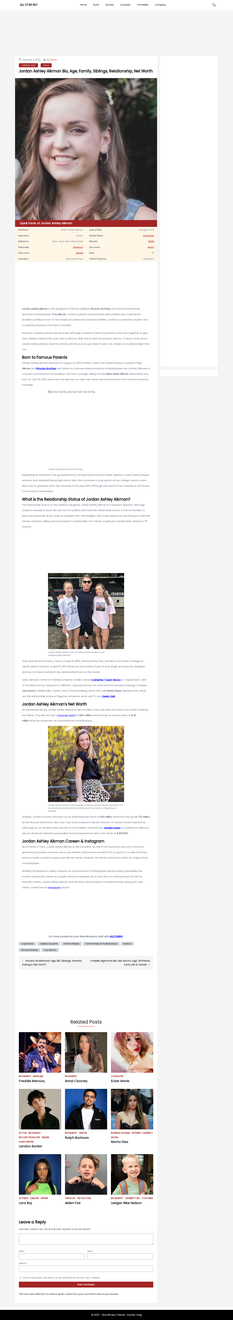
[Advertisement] (189, 186)
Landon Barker (30, 1146)
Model (114, 1137)
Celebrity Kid (132, 1198)
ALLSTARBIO (116, 936)
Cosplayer (117, 1076)
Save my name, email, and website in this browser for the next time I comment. (62, 1277)
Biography (25, 1076)
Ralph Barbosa (77, 1137)
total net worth (67, 715)
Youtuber (125, 4)
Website (23, 1263)
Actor (96, 4)
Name (22, 1251)
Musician (38, 1076)
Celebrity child (28, 65)
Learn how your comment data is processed (92, 1294)
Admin (53, 59)
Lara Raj (25, 1203)
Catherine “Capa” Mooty (106, 679)
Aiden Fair (73, 1203)
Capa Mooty (27, 943)
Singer (45, 1137)
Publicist (127, 943)
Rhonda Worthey (46, 368)
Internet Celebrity (142, 1132)
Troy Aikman (50, 950)
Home (83, 4)
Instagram (54, 887)
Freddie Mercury (32, 1081)
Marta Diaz (119, 1142)
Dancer (34, 1198)
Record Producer (29, 1137)
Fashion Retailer (71, 943)
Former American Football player (101, 943)
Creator (70, 1198)
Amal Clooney (76, 1081)
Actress (110, 4)
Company (160, 4)
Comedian (143, 4)
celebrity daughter (49, 943)
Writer (83, 1132)
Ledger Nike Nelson (126, 1203)
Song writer (26, 1141)
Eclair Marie (120, 1081)
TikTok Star (84, 1198)
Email (90, 1251)
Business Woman (120, 1132)
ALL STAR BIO (28, 5)
